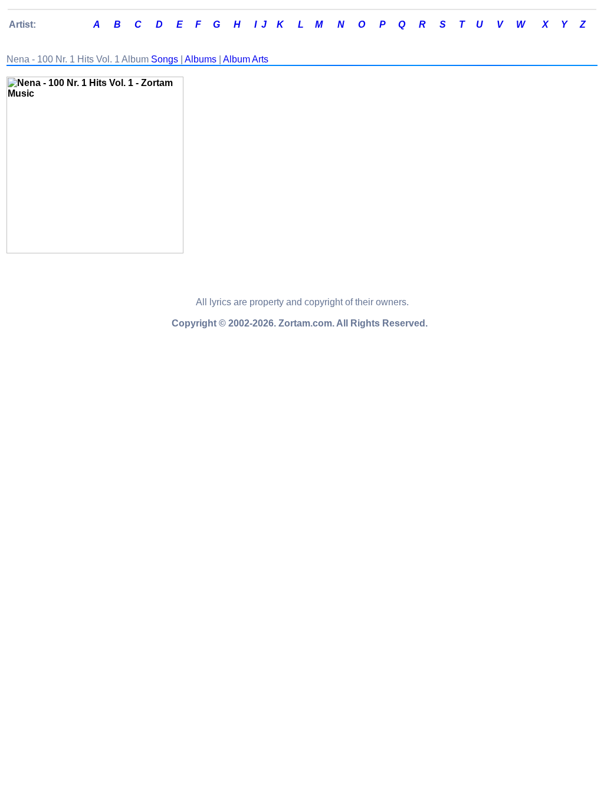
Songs (164, 59)
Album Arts (245, 59)
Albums (200, 59)
